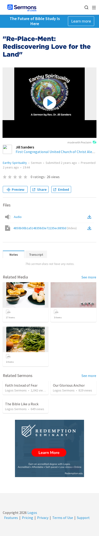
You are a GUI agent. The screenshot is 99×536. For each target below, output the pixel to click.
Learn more (81, 21)
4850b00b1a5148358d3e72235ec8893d (45, 228)
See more (89, 277)
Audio (18, 217)
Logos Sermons (16, 390)
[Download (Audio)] (90, 216)
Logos (32, 512)
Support (83, 517)
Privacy (42, 517)
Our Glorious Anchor (69, 385)
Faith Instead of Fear (21, 385)
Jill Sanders (25, 147)
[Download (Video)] (90, 228)
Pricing (27, 517)
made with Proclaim (79, 142)
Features (11, 517)
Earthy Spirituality (15, 163)
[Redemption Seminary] (49, 448)
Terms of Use (62, 517)
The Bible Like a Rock (21, 404)
